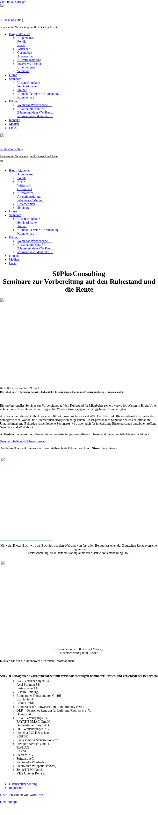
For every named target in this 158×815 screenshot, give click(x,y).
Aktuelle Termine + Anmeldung (38, 93)
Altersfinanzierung (29, 60)
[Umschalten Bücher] (72, 237)
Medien (14, 124)
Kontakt (14, 120)
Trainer (22, 90)
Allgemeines (25, 37)
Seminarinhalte (27, 86)
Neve (3, 794)
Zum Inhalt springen (13, 1)
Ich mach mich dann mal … (35, 116)
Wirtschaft (23, 49)
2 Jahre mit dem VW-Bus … (35, 112)
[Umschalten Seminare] (72, 215)
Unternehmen (26, 67)
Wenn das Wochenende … (34, 105)
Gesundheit (24, 52)
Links (12, 128)
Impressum (16, 787)
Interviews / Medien (30, 63)
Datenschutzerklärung (23, 784)
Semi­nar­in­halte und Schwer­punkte (22, 441)
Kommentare (25, 97)
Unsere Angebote (28, 82)
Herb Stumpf (8, 801)
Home (13, 75)
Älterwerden (25, 56)
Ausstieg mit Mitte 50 (31, 108)
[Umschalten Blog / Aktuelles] (72, 171)
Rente (21, 45)
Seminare (23, 71)
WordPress (36, 794)
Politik (21, 41)
